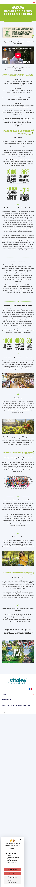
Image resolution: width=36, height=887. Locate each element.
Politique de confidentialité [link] (12, 881)
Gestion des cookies (22, 712)
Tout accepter (12, 869)
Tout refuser (12, 873)
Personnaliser (12, 877)
